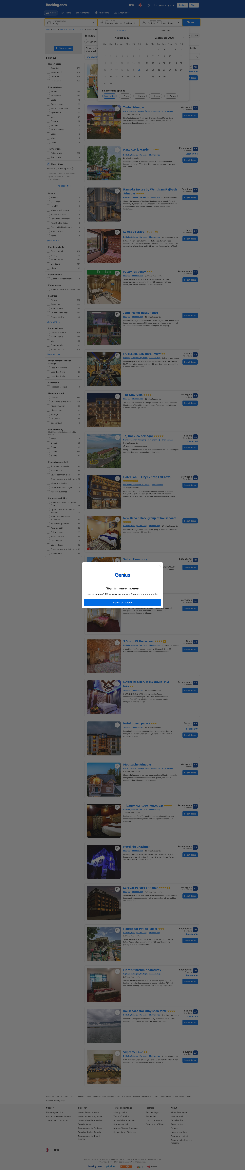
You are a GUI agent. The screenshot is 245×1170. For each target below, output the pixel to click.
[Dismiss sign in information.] (159, 566)
